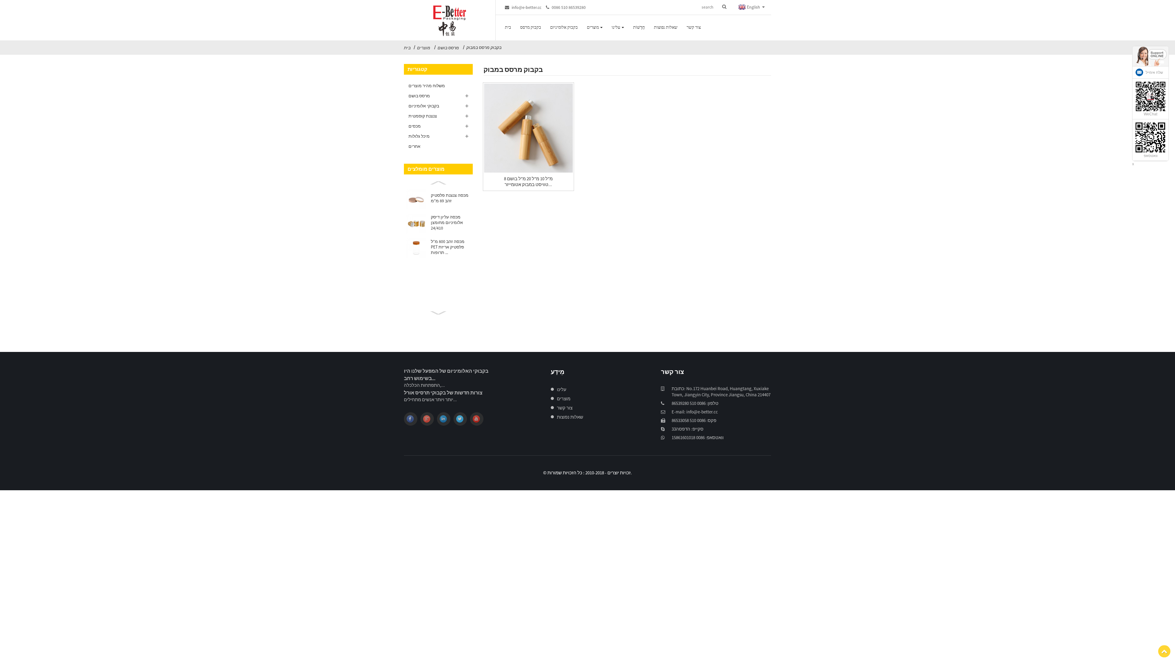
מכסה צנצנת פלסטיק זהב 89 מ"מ (449, 198)
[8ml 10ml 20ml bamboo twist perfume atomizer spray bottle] (528, 128)
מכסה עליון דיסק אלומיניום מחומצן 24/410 (447, 222)
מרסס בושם (448, 47)
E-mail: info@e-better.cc (695, 412)
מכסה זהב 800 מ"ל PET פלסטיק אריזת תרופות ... (447, 247)
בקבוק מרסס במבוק (484, 47)
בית (407, 47)
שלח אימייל (1154, 72)
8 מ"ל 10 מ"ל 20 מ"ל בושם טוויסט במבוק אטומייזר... (528, 181)
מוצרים (423, 47)
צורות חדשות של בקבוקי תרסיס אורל (443, 393)
